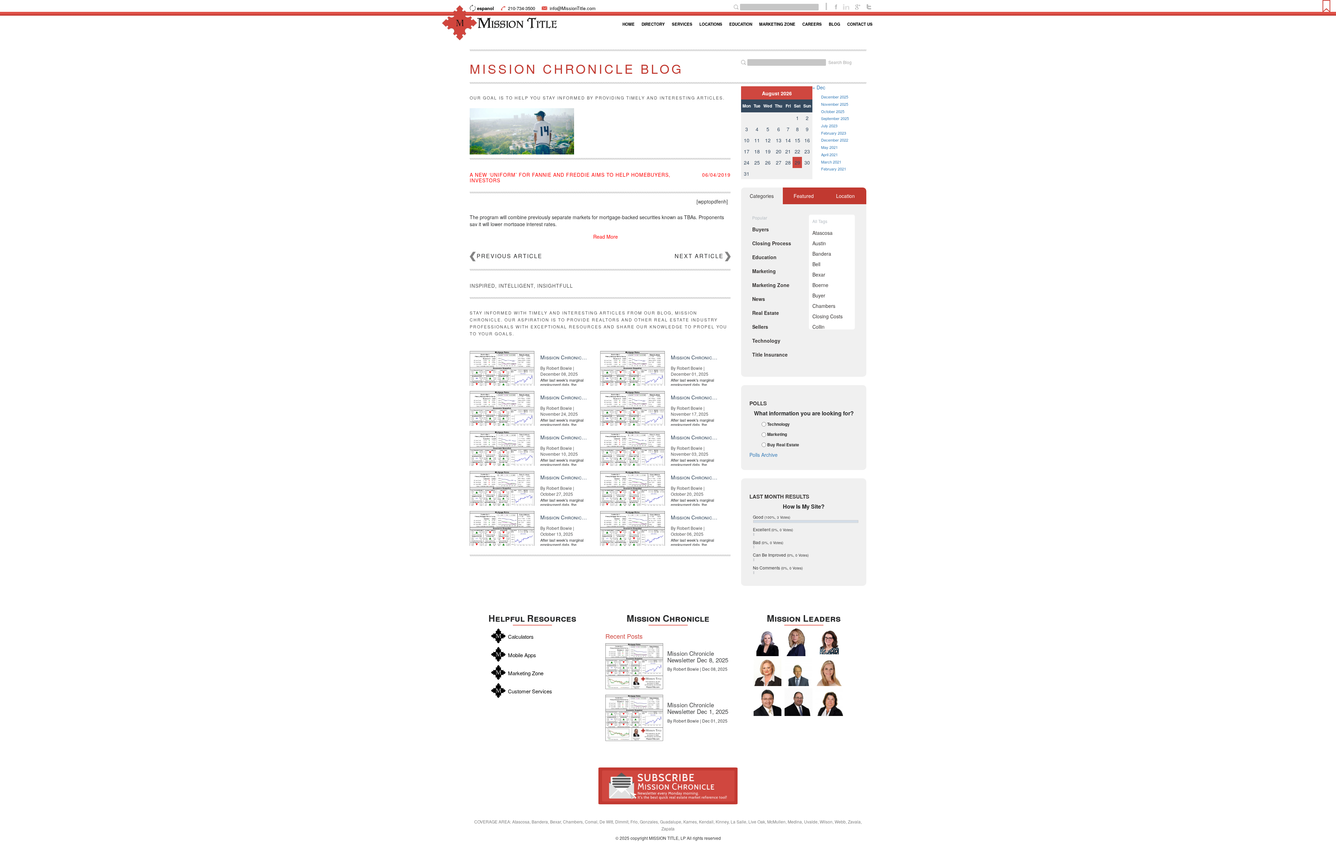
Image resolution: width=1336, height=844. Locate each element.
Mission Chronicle (668, 618)
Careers (812, 24)
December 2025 (834, 96)
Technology (778, 424)
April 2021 (829, 154)
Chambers (823, 305)
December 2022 (834, 140)
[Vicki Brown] (767, 672)
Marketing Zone (777, 24)
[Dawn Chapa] (829, 642)
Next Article (699, 256)
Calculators (521, 636)
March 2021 (831, 162)
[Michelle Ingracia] (798, 642)
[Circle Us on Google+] (857, 6)
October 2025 (832, 111)
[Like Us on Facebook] (836, 6)
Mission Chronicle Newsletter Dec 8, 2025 (697, 656)
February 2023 (833, 133)
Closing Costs (827, 316)
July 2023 (829, 125)
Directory (653, 24)
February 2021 (833, 169)
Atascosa (822, 232)
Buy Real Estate (783, 444)
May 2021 (829, 147)
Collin (818, 326)
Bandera (821, 253)
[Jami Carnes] (829, 672)
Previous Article (509, 256)
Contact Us (860, 24)
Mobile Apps (522, 655)
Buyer (818, 295)
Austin (819, 243)
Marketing (777, 434)
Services (682, 24)
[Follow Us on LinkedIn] (846, 6)
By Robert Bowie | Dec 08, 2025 (697, 669)
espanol (485, 8)
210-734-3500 (521, 8)
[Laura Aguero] (767, 642)
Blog (834, 24)
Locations (710, 24)
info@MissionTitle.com (573, 8)
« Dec (818, 87)
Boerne (820, 284)
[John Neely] (798, 672)
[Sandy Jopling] (829, 702)
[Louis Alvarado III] (767, 702)
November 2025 (834, 104)
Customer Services (530, 691)
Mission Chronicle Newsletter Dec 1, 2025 (697, 708)
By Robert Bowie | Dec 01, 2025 (697, 721)
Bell (816, 264)
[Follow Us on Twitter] (869, 6)
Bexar (818, 274)
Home (628, 24)
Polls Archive (763, 454)
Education (740, 24)
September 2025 (835, 118)
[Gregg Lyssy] (798, 702)
